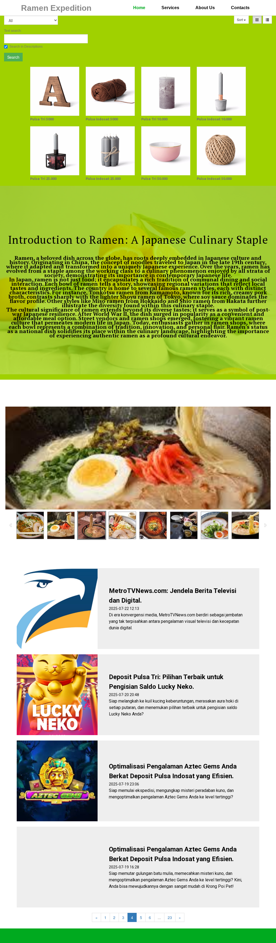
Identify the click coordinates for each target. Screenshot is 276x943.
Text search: (13, 31)
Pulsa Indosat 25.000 (103, 178)
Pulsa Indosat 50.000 (214, 178)
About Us (205, 7)
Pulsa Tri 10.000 (154, 119)
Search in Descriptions (26, 46)
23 (170, 917)
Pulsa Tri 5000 (42, 119)
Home (139, 7)
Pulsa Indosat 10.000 (214, 119)
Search (13, 57)
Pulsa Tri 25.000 (43, 178)
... (159, 917)
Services (170, 7)
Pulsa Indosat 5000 (102, 119)
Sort (240, 19)
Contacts (240, 7)
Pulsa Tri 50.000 (154, 178)
